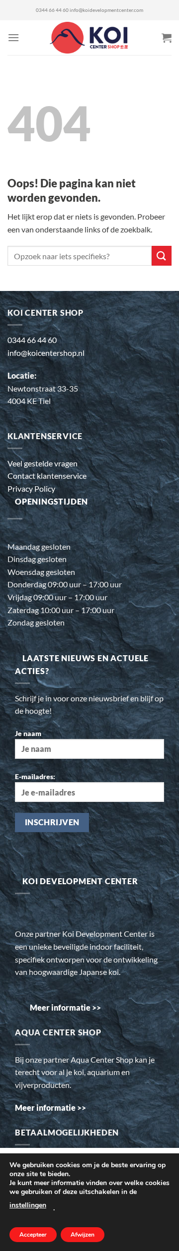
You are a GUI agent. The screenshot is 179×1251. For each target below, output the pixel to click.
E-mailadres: (35, 776)
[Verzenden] (162, 255)
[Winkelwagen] (167, 38)
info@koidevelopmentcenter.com (106, 10)
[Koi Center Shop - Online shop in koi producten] (89, 38)
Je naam (28, 733)
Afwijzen (82, 1235)
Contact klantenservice (47, 475)
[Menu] (13, 37)
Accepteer (33, 1235)
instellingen (27, 1205)
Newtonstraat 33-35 (42, 388)
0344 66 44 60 (52, 10)
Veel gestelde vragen (42, 463)
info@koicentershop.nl (46, 352)
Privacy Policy (31, 488)
